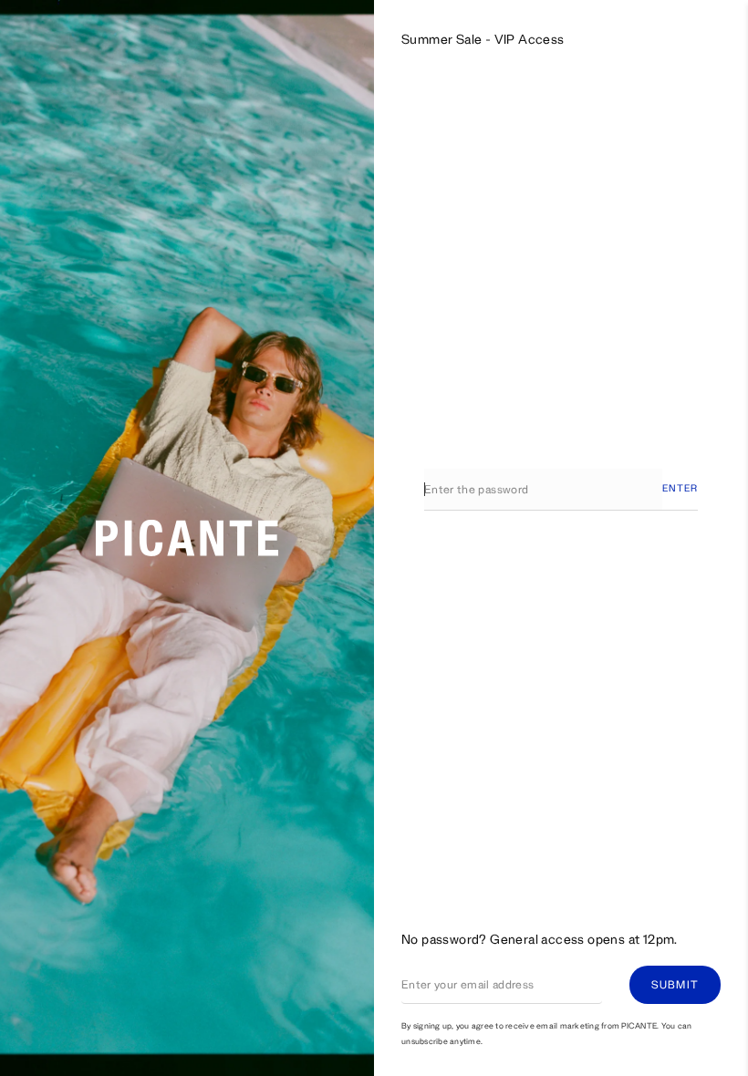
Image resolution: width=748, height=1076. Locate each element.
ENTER (680, 488)
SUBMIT (675, 984)
